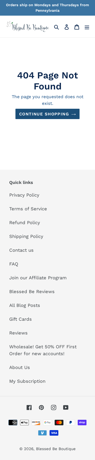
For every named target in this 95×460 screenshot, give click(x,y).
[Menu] (87, 26)
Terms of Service (28, 208)
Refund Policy (24, 222)
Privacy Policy (24, 195)
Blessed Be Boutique (56, 448)
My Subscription (27, 381)
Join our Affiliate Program (38, 277)
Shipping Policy (26, 236)
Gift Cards (20, 319)
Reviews (18, 333)
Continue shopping (44, 113)
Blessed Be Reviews (32, 291)
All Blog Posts (24, 305)
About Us (19, 367)
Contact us (21, 250)
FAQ (13, 264)
